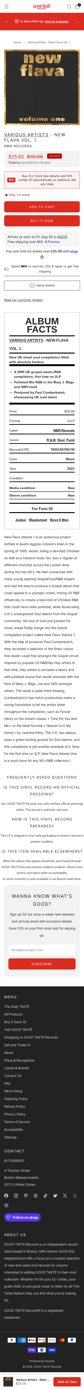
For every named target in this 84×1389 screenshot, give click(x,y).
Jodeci (20, 520)
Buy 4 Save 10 (15, 1022)
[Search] (69, 6)
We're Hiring (13, 1091)
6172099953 (14, 1161)
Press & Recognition (19, 1060)
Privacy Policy (15, 1114)
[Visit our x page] (65, 1196)
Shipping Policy (16, 1099)
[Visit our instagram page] (16, 1196)
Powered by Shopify (42, 1361)
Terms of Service (17, 1122)
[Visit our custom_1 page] (75, 1196)
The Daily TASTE (16, 1006)
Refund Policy (14, 1106)
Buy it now (42, 221)
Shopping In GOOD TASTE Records (31, 1037)
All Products (13, 1014)
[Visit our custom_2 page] (6, 1205)
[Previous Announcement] (7, 21)
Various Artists (26, 134)
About (8, 1053)
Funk (70, 440)
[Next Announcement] (77, 21)
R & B (51, 440)
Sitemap (10, 1137)
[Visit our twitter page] (55, 1196)
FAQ (7, 1083)
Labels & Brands (16, 1068)
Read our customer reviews (23, 300)
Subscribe (42, 964)
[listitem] (42, 21)
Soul (61, 440)
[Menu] (6, 6)
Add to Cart (67, 1382)
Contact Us (12, 1076)
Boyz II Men (59, 520)
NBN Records (18, 146)
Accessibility (13, 1129)
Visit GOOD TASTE (18, 1030)
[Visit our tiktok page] (45, 1196)
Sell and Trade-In (17, 1045)
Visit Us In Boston (57, 21)
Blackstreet (38, 520)
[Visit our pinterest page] (26, 1196)
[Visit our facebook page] (6, 1196)
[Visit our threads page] (35, 1196)
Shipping (14, 162)
